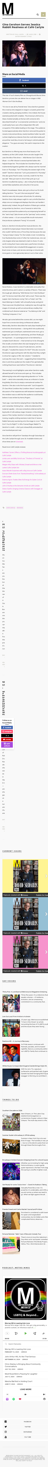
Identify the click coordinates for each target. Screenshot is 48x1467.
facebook (25, 80)
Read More (4, 663)
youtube (8, 739)
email (25, 91)
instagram (8, 731)
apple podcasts (7, 745)
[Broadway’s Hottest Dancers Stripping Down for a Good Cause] (11, 1171)
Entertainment (21, 36)
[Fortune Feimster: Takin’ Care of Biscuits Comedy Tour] (11, 1245)
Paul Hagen (19, 34)
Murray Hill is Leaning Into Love (18, 1349)
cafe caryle (10, 508)
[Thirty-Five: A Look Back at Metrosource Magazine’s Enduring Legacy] (11, 1003)
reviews (20, 508)
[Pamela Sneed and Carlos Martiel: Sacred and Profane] (11, 1221)
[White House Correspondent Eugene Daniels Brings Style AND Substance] (11, 1077)
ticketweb (19, 442)
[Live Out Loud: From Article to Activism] (11, 1028)
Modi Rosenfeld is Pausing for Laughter (21, 1374)
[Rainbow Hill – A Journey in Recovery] (11, 1052)
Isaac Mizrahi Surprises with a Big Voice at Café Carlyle (22, 471)
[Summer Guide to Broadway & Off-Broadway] (11, 1146)
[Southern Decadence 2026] (11, 1122)
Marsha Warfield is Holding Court (18, 1381)
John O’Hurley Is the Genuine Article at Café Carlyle (20, 486)
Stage (29, 36)
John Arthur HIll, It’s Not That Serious (20, 1356)
